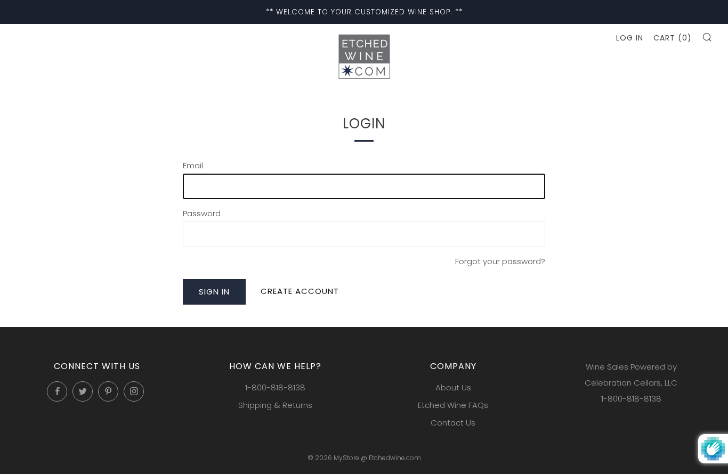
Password (202, 213)
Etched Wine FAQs (453, 405)
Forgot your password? (500, 261)
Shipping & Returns (275, 405)
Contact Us (453, 422)
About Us (453, 387)
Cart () (672, 37)
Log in (629, 37)
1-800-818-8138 (275, 387)
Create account (300, 291)
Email (193, 165)
